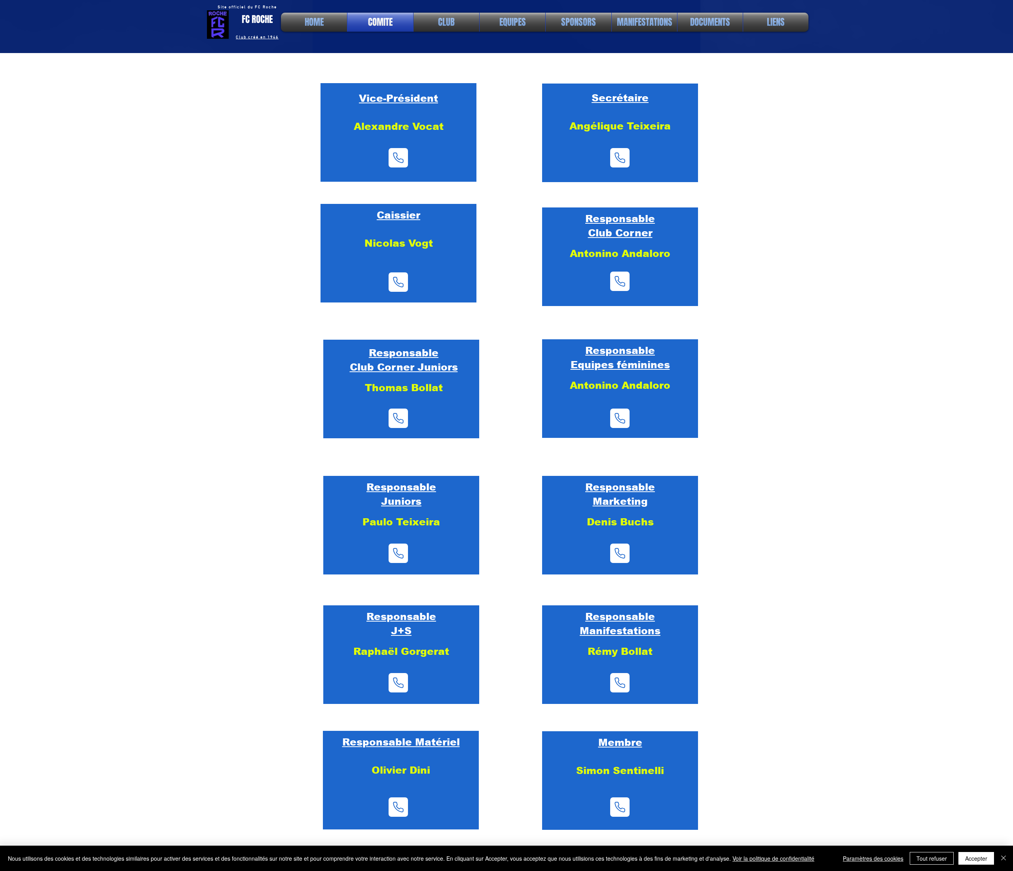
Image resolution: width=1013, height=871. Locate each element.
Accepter (976, 858)
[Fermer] (1003, 858)
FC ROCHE (257, 19)
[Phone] (398, 157)
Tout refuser (931, 858)
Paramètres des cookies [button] (873, 858)
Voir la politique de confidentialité (773, 858)
